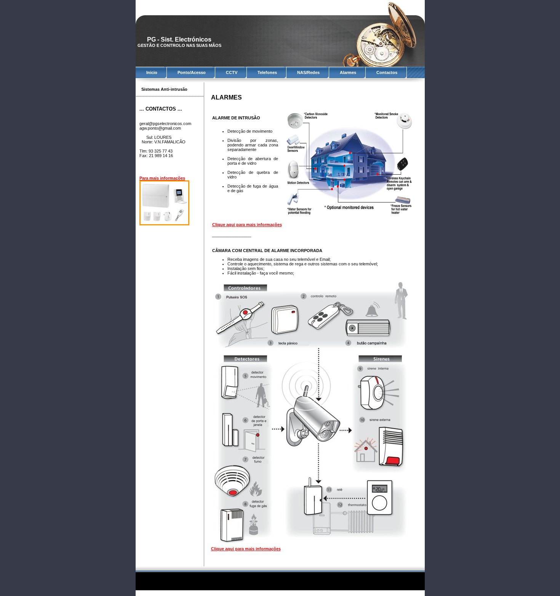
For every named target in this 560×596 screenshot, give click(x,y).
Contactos (386, 72)
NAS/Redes (308, 72)
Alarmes (348, 72)
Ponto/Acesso (192, 72)
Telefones (267, 72)
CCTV (231, 72)
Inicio (151, 72)
